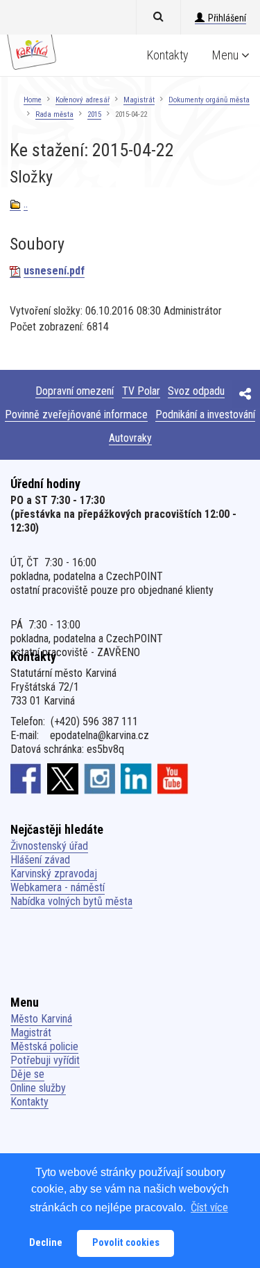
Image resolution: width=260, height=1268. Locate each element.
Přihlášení (227, 18)
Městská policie (44, 1046)
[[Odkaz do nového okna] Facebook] (26, 778)
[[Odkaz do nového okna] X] (62, 778)
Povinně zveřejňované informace (76, 414)
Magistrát (139, 99)
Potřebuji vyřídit (45, 1060)
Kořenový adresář (82, 99)
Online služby (38, 1087)
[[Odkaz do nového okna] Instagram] (99, 778)
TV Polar (141, 391)
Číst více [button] (209, 1207)
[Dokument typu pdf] (15, 271)
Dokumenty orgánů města (209, 99)
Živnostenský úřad (49, 845)
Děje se (27, 1074)
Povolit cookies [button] (125, 1243)
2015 (94, 114)
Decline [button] (45, 1243)
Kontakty (168, 55)
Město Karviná (41, 1018)
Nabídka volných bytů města (71, 901)
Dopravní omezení (74, 391)
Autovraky (130, 438)
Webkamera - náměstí (57, 887)
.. (26, 203)
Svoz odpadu (196, 391)
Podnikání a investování (205, 414)
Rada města (54, 114)
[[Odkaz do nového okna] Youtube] (173, 778)
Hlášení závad (40, 859)
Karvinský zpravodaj (53, 873)
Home (33, 99)
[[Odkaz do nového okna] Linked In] (136, 778)
